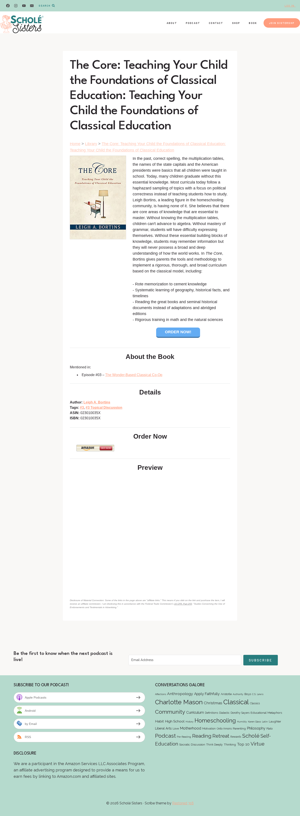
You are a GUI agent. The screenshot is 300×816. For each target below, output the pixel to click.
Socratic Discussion (192, 744)
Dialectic (224, 712)
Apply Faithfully (207, 694)
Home (75, 144)
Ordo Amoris (224, 728)
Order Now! (178, 332)
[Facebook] (7, 5)
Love (176, 728)
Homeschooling (215, 720)
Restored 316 (183, 803)
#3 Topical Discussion (104, 407)
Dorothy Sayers (240, 712)
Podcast (193, 23)
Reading (201, 736)
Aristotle (226, 694)
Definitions (211, 712)
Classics (255, 703)
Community (170, 711)
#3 (82, 407)
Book (253, 23)
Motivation (209, 728)
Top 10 (243, 744)
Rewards (235, 736)
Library (91, 144)
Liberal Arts (163, 728)
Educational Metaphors (266, 712)
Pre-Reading (184, 736)
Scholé (250, 736)
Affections (160, 694)
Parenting (239, 728)
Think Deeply (214, 744)
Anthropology (180, 693)
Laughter (275, 721)
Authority (238, 694)
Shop (236, 23)
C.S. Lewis (257, 694)
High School (174, 721)
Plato (269, 728)
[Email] (31, 5)
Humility (242, 721)
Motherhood (190, 728)
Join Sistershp (282, 23)
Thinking (230, 744)
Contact (216, 23)
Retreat (220, 736)
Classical (236, 702)
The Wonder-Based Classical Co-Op (133, 375)
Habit (159, 721)
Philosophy (256, 728)
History (189, 721)
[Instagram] (15, 5)
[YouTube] (23, 5)
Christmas (213, 703)
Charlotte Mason (179, 702)
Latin (265, 721)
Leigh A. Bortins (96, 402)
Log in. (290, 5)
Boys (247, 694)
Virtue (257, 744)
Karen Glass (254, 721)
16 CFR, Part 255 (183, 604)
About (172, 23)
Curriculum (195, 712)
